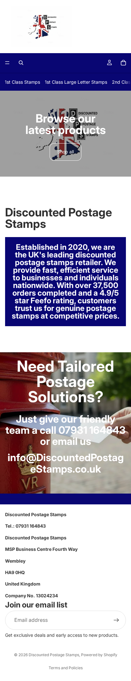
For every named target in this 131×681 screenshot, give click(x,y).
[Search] (21, 63)
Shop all (65, 151)
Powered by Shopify (99, 654)
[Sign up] (116, 620)
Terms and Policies (66, 667)
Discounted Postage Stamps (54, 654)
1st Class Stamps (22, 82)
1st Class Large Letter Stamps (76, 82)
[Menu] (7, 62)
